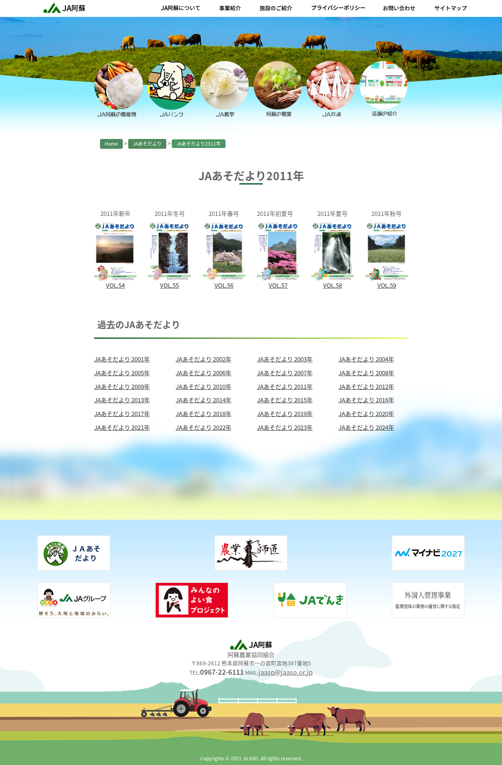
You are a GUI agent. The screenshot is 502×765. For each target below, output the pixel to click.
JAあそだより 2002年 (203, 358)
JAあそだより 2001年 (122, 358)
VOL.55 (169, 285)
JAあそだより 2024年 (366, 427)
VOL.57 (278, 285)
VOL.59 (386, 285)
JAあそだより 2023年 (285, 427)
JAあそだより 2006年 (203, 372)
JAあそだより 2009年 (122, 386)
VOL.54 (115, 285)
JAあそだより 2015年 (285, 399)
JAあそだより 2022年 (203, 427)
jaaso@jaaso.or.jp (285, 672)
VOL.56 (224, 285)
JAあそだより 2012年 (366, 386)
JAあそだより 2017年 (122, 413)
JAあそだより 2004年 (366, 358)
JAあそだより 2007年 (285, 372)
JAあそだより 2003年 (285, 358)
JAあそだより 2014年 (203, 399)
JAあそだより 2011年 (285, 386)
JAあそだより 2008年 (366, 372)
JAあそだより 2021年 (122, 427)
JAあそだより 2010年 (203, 386)
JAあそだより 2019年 (285, 413)
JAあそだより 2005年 (122, 372)
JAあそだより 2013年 (122, 399)
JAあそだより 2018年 (203, 413)
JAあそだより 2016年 (366, 399)
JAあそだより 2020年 (366, 413)
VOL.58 (332, 285)
